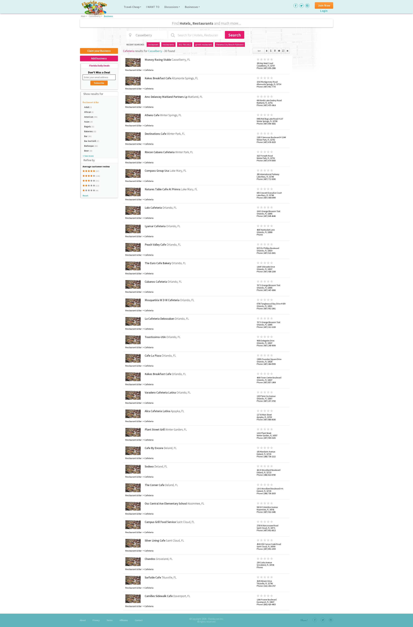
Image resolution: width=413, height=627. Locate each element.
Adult (87, 107)
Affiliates (124, 620)
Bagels (87, 126)
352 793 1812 (185, 44)
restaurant (153, 44)
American (89, 116)
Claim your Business (99, 51)
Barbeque (89, 145)
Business (108, 16)
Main (83, 16)
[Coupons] (271, 51)
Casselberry (95, 16)
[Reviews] (279, 51)
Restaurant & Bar (91, 102)
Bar (86, 136)
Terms (110, 620)
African (87, 112)
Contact (138, 620)
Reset (85, 195)
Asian (87, 121)
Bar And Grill (90, 141)
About (83, 620)
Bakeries (88, 131)
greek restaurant (203, 44)
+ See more (88, 155)
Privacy (96, 620)
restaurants (168, 44)
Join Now (324, 5)
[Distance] (275, 51)
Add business (99, 58)
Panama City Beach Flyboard (229, 44)
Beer (86, 150)
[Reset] (288, 51)
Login (324, 11)
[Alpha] (283, 51)
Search (234, 35)
